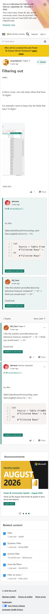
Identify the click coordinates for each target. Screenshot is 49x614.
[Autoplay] (20, 513)
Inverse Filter (13, 553)
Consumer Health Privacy (12, 609)
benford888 (23, 547)
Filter (9, 533)
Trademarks (7, 602)
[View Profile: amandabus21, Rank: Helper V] (5, 62)
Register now (9, 24)
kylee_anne (22, 578)
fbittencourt (27, 557)
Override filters (14, 564)
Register (34, 34)
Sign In (43, 34)
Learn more (9, 504)
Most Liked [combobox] (40, 318)
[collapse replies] (24, 324)
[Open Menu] (45, 41)
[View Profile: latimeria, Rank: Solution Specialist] (6, 366)
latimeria (15, 201)
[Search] (27, 34)
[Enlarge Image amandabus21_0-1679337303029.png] (13, 149)
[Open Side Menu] (4, 34)
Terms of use (40, 597)
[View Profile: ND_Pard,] (7, 282)
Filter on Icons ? (14, 574)
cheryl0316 (23, 568)
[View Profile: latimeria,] (7, 203)
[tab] (23, 513)
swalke (21, 536)
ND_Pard (15, 280)
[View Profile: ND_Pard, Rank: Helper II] (6, 327)
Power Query (9, 41)
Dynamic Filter (14, 543)
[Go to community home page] (16, 34)
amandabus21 (16, 60)
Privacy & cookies (25, 597)
